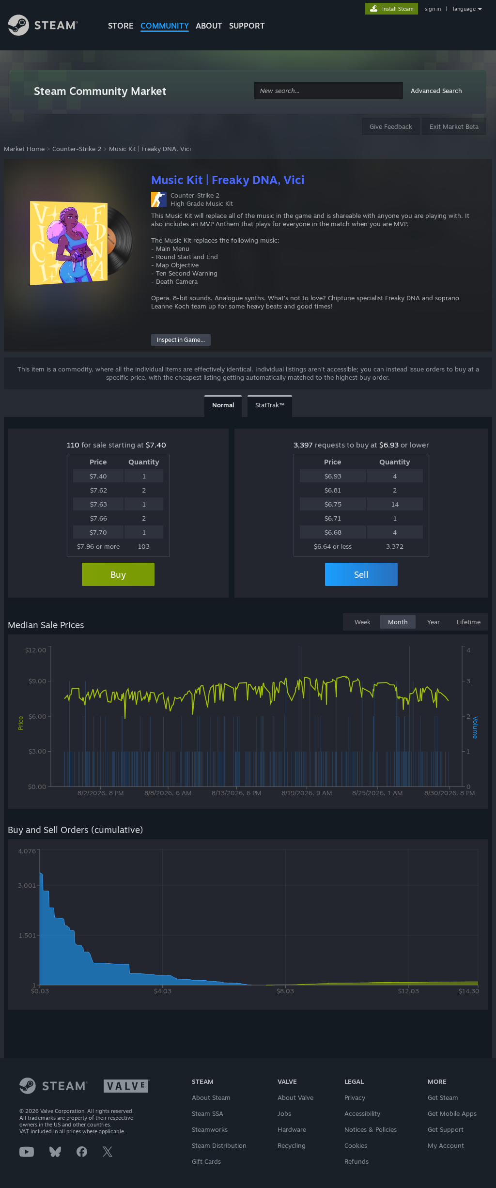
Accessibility (362, 1113)
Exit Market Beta (454, 126)
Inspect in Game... (181, 339)
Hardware (292, 1129)
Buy (118, 574)
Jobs (284, 1113)
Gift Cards (206, 1161)
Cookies (355, 1145)
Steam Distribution (219, 1145)
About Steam (211, 1097)
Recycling (292, 1145)
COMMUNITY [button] (164, 26)
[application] (248, 723)
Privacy (354, 1097)
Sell (361, 574)
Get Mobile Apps (452, 1113)
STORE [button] (121, 26)
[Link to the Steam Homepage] (50, 27)
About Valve (295, 1097)
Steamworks (210, 1129)
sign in (433, 8)
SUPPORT (247, 26)
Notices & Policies (370, 1129)
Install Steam (398, 8)
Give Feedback (391, 126)
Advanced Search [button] (436, 90)
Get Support (446, 1129)
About (209, 26)
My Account (446, 1145)
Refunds (356, 1161)
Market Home (24, 149)
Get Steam (443, 1097)
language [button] (464, 8)
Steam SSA (207, 1113)
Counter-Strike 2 (76, 149)
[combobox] (328, 91)
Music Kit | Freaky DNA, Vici (150, 149)
